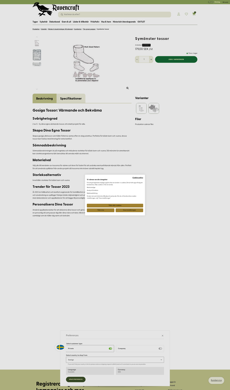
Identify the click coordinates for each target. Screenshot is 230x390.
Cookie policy (137, 178)
